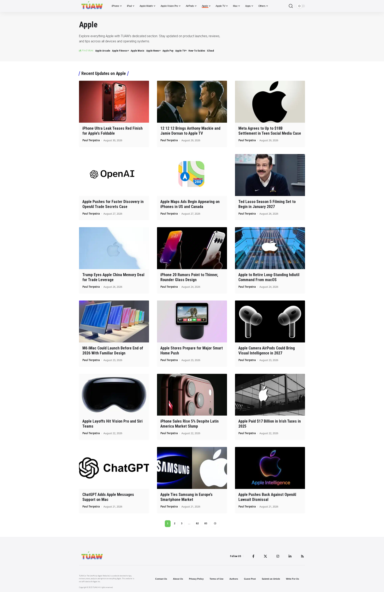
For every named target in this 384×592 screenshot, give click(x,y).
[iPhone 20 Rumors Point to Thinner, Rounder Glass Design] (192, 248)
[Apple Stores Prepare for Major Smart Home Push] (192, 321)
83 (205, 523)
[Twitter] (265, 556)
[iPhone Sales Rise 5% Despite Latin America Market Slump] (192, 395)
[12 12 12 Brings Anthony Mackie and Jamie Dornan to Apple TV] (192, 102)
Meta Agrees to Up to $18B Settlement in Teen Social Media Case (269, 131)
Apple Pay (167, 50)
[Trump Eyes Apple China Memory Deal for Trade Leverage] (114, 248)
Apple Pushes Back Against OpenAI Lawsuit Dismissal (267, 497)
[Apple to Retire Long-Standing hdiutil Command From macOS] (270, 248)
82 (197, 523)
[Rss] (302, 556)
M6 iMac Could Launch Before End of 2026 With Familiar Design (112, 350)
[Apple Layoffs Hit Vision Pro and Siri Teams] (114, 395)
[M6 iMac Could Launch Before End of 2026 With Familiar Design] (114, 321)
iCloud (210, 50)
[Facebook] (253, 556)
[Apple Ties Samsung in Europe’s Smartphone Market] (192, 468)
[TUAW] (92, 6)
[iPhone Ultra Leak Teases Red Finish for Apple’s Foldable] (114, 102)
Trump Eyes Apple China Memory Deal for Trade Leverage (113, 277)
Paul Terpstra (91, 140)
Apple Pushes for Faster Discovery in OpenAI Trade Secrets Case (113, 204)
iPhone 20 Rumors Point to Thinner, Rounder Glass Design (189, 277)
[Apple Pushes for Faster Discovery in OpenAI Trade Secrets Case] (114, 175)
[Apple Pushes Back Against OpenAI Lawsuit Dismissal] (270, 468)
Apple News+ (153, 50)
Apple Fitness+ (120, 50)
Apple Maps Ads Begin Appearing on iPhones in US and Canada (190, 204)
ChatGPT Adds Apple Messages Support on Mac (108, 497)
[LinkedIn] (290, 556)
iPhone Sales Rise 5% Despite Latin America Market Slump (189, 424)
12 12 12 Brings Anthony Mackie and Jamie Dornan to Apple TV (190, 131)
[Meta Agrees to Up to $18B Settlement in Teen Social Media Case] (270, 102)
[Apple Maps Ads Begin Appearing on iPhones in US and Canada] (192, 175)
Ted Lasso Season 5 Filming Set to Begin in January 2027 (267, 204)
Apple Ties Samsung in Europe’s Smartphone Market (186, 497)
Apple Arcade (102, 50)
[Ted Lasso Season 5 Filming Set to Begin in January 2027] (270, 175)
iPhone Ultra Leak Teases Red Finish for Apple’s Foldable (112, 131)
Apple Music (137, 50)
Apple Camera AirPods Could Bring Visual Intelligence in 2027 (266, 350)
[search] (291, 6)
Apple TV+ (181, 50)
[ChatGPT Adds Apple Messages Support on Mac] (114, 468)
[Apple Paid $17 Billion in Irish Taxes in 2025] (270, 395)
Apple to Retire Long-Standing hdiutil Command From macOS (268, 277)
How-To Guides (196, 50)
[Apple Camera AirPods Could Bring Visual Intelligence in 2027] (270, 321)
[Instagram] (277, 556)
